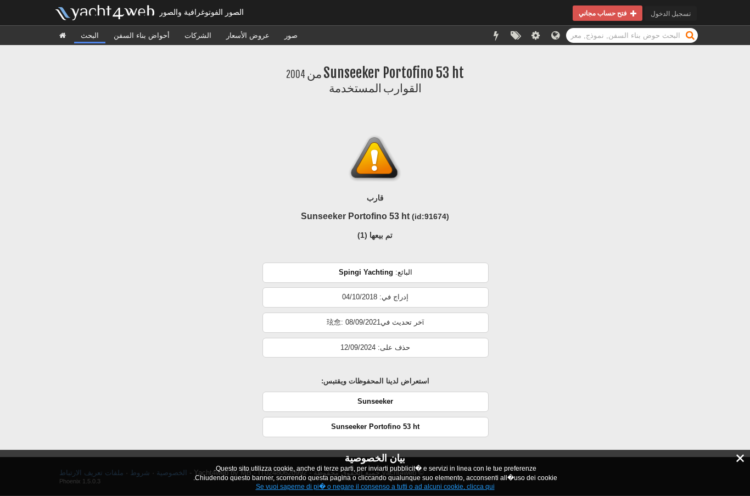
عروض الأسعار (248, 35)
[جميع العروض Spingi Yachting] (375, 280)
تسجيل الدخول (671, 13)
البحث (90, 35)
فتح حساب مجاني (604, 13)
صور (291, 35)
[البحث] (690, 34)
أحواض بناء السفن (142, 35)
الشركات (197, 35)
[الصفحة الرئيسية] (62, 35)
